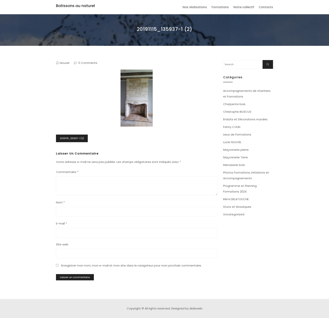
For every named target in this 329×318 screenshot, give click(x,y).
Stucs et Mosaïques (237, 207)
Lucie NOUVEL (232, 142)
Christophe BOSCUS (237, 112)
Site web (62, 244)
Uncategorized (233, 214)
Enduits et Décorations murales (245, 119)
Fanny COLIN (231, 127)
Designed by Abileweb (186, 308)
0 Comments (87, 63)
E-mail (61, 223)
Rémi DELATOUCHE (236, 199)
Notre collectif (243, 7)
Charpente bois (234, 104)
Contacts (266, 7)
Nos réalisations (195, 7)
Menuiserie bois (234, 165)
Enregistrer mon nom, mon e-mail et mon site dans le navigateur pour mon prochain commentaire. (131, 265)
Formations (220, 7)
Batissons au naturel (75, 5)
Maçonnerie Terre (235, 157)
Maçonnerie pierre (236, 150)
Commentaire (67, 172)
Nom (60, 202)
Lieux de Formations (237, 134)
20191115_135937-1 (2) (72, 138)
